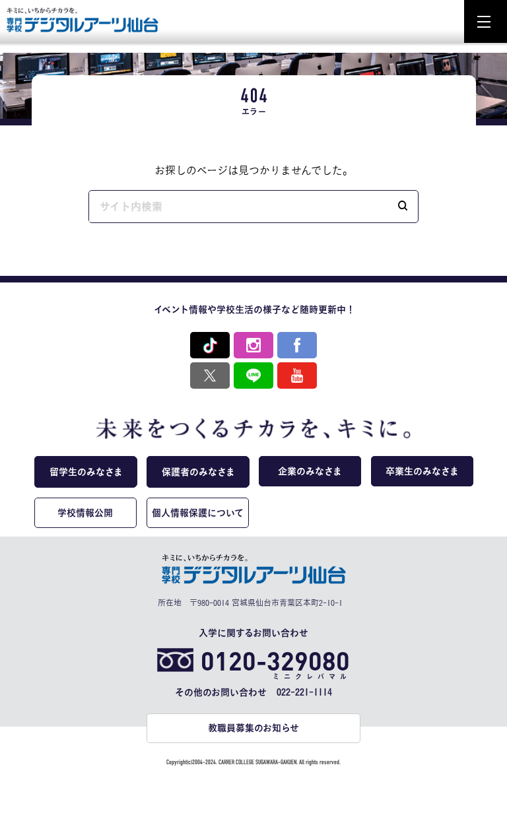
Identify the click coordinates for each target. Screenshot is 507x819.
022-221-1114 (304, 692)
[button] (403, 207)
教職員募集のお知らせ (253, 728)
